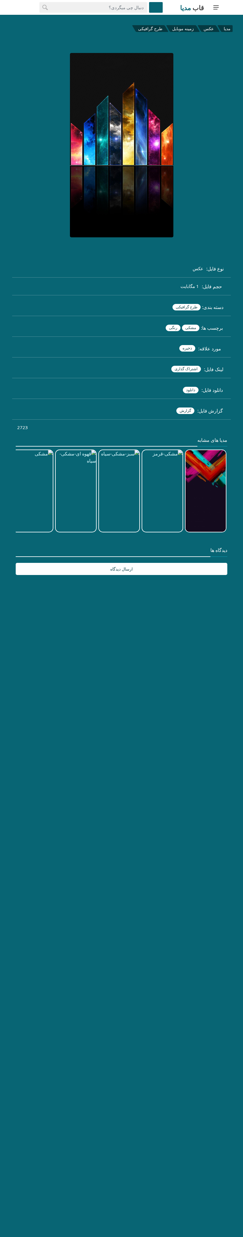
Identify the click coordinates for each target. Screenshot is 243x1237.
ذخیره (187, 348)
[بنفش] (60, 146)
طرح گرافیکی (150, 28)
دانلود (190, 389)
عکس (209, 28)
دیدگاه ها (218, 550)
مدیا (227, 28)
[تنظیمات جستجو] (156, 7)
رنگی (173, 327)
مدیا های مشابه (212, 440)
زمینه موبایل (183, 28)
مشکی (190, 327)
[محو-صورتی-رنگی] (182, 146)
